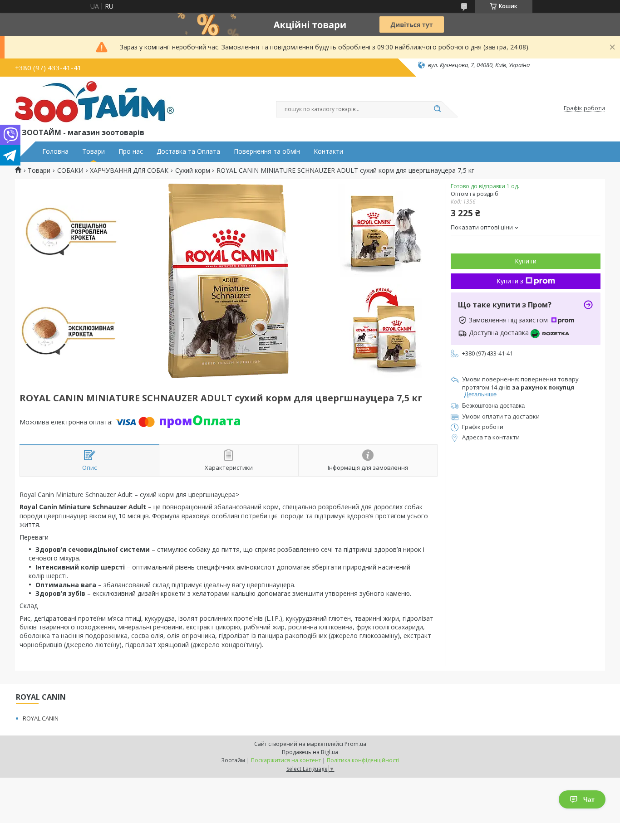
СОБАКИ (70, 170)
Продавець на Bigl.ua (310, 752)
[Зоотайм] (94, 104)
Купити (525, 261)
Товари (93, 151)
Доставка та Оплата (188, 151)
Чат (589, 799)
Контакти (328, 151)
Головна (55, 151)
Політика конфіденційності (363, 760)
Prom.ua (355, 744)
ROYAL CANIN (41, 718)
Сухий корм (192, 170)
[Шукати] (437, 109)
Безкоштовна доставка (493, 405)
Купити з (510, 281)
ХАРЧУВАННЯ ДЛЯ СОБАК (129, 170)
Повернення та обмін (267, 151)
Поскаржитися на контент (286, 760)
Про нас (130, 151)
